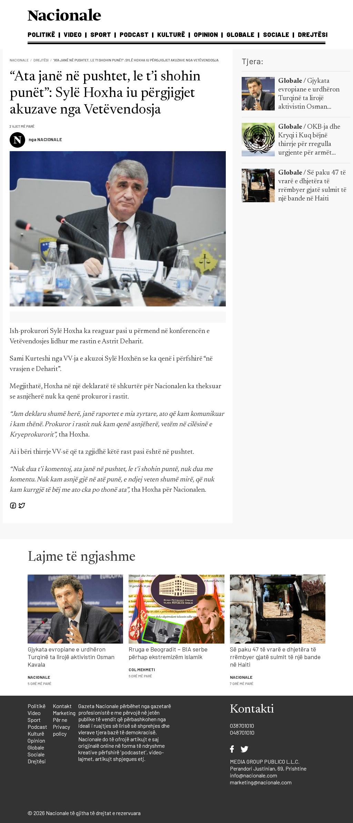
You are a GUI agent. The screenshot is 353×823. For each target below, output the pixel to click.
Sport (100, 34)
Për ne (60, 719)
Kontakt (62, 706)
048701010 (242, 732)
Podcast (134, 34)
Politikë (41, 34)
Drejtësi (312, 34)
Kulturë (171, 34)
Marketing (64, 712)
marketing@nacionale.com (261, 782)
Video (73, 34)
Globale (240, 34)
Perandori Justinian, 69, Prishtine (268, 768)
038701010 (242, 725)
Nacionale (19, 60)
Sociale (276, 34)
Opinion (206, 34)
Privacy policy (61, 730)
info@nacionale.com (253, 775)
